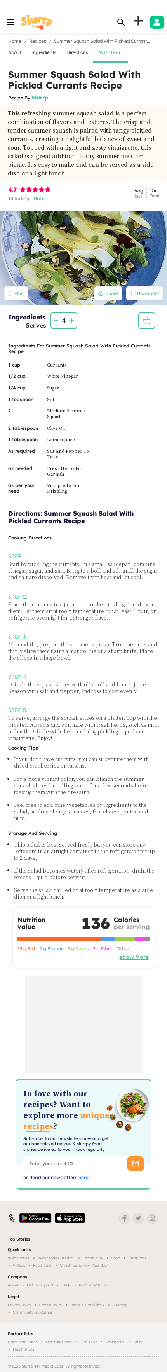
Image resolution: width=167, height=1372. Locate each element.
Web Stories (19, 1257)
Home (14, 41)
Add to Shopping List (146, 320)
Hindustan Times (23, 1341)
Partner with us (93, 1285)
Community (93, 1257)
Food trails (42, 1265)
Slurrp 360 (137, 1257)
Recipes (37, 41)
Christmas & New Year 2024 (84, 1265)
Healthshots (23, 1349)
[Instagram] (152, 1218)
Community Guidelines (33, 1312)
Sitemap (120, 1304)
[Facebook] (124, 1218)
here (83, 1177)
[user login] (157, 22)
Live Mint (88, 1341)
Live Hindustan (59, 1341)
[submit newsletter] (135, 1163)
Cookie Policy (50, 1304)
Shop (115, 1257)
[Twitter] (138, 1218)
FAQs (66, 1285)
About (13, 1285)
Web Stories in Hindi (56, 1257)
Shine (139, 1341)
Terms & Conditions (87, 1304)
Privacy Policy (19, 1304)
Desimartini (115, 1341)
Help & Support (40, 1285)
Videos (19, 1265)
